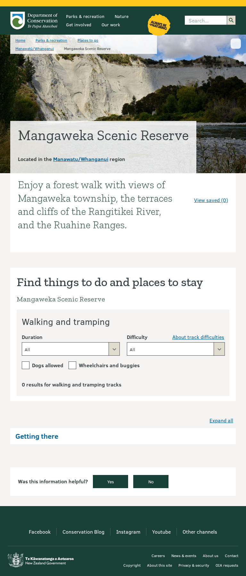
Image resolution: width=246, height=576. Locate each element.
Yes (110, 482)
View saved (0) (211, 200)
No (151, 482)
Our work (111, 24)
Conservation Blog (83, 531)
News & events (183, 555)
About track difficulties (198, 337)
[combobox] (71, 349)
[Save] (220, 188)
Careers (158, 555)
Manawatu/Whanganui (80, 159)
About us (210, 555)
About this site (159, 565)
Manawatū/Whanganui (34, 48)
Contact (231, 555)
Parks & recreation (85, 16)
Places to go (88, 40)
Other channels (200, 531)
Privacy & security (193, 565)
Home (20, 40)
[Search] (231, 20)
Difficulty (137, 337)
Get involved (78, 24)
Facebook (40, 531)
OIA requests (227, 565)
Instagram (128, 531)
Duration (32, 337)
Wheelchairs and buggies (109, 365)
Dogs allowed (47, 365)
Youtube (161, 531)
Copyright (132, 565)
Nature (121, 16)
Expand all (221, 420)
